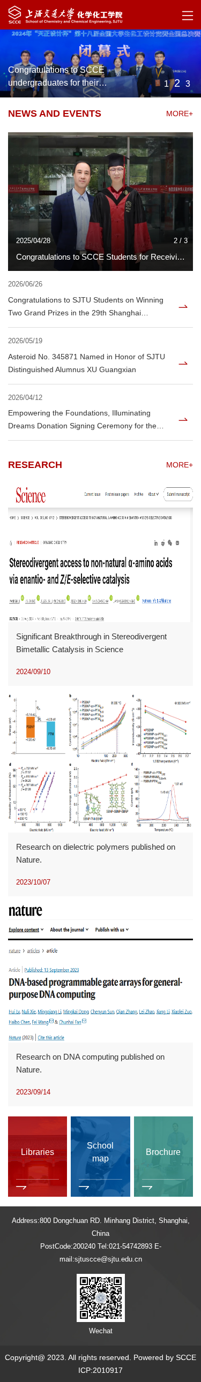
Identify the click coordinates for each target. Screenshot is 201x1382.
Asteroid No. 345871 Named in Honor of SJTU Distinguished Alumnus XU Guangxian (86, 363)
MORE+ (179, 113)
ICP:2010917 (100, 1370)
